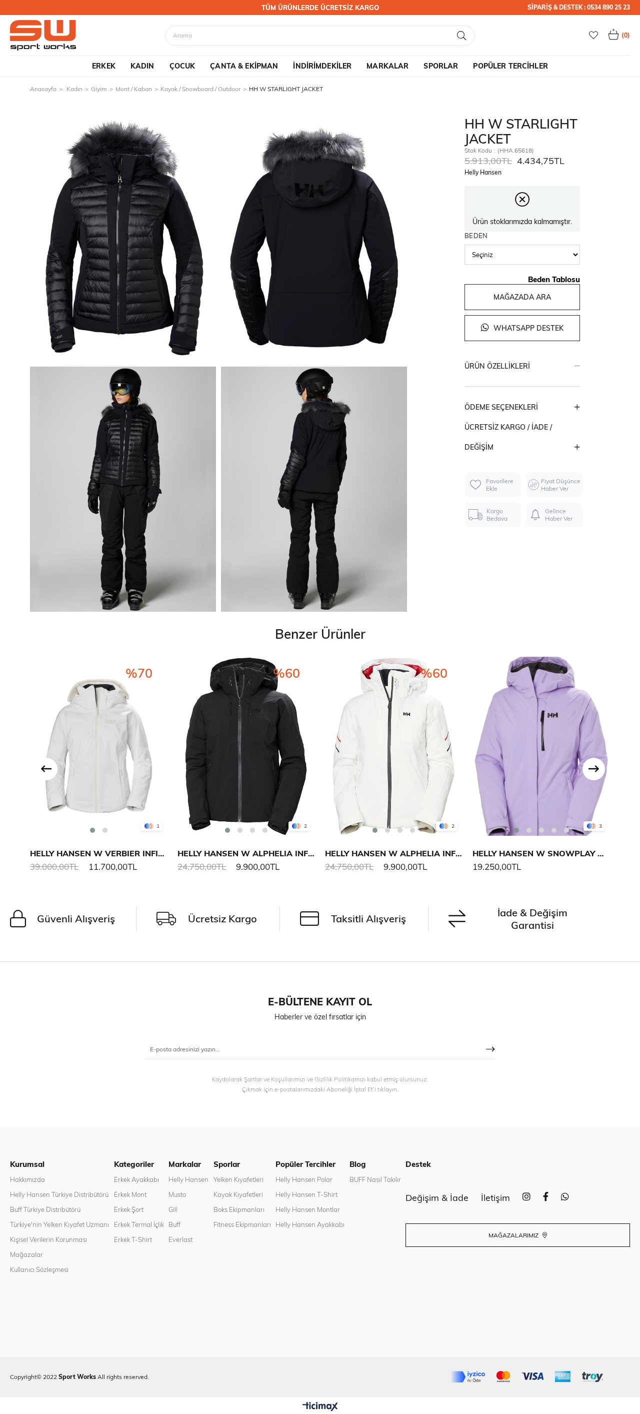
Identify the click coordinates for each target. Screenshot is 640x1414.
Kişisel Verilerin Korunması (48, 1239)
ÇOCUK (183, 66)
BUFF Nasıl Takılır (375, 1179)
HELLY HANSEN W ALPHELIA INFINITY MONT (246, 853)
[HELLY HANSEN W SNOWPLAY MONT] (541, 746)
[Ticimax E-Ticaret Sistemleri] (320, 1407)
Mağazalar (26, 1254)
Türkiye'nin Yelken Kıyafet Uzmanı (59, 1224)
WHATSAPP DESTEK (528, 328)
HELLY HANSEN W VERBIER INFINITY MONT (99, 853)
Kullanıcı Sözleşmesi (39, 1269)
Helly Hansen (188, 1179)
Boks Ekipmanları (239, 1209)
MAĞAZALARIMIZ (514, 1235)
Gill (173, 1209)
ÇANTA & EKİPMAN (244, 66)
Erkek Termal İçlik (139, 1224)
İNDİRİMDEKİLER (322, 66)
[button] (92, 830)
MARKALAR (387, 66)
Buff (174, 1224)
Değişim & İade (437, 1197)
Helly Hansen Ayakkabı (310, 1224)
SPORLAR (441, 66)
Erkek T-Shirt (133, 1239)
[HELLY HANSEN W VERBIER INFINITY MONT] (99, 746)
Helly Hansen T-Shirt (307, 1194)
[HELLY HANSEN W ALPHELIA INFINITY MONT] (246, 746)
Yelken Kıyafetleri (239, 1179)
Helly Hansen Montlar (308, 1209)
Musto (177, 1194)
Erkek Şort (129, 1209)
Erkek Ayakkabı (136, 1179)
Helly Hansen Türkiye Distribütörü (59, 1194)
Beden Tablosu (554, 279)
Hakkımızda (27, 1179)
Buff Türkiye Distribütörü (45, 1209)
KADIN (142, 66)
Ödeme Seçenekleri (501, 407)
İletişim (495, 1197)
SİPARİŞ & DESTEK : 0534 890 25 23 (579, 7)
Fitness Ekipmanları (242, 1224)
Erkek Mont (130, 1194)
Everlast (180, 1239)
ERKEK (104, 66)
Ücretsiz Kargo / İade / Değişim (508, 437)
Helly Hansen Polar (304, 1179)
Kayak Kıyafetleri (238, 1194)
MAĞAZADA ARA (522, 297)
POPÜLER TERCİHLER (510, 66)
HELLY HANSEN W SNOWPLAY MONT (541, 853)
